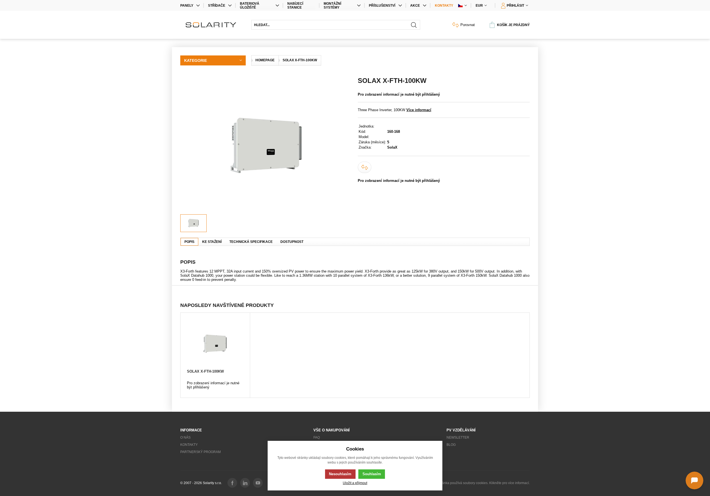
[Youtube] (258, 483)
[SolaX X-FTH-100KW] (215, 343)
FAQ (316, 437)
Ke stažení (212, 242)
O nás (185, 437)
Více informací (418, 110)
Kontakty (444, 5)
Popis (189, 242)
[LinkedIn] (245, 483)
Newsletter (458, 437)
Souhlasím (371, 474)
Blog (451, 445)
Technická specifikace (251, 242)
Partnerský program (200, 452)
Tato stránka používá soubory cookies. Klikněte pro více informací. (480, 483)
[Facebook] (232, 483)
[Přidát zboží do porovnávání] (364, 167)
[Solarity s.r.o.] (213, 25)
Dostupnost (291, 242)
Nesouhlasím (340, 474)
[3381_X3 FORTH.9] (266, 145)
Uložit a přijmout (355, 483)
